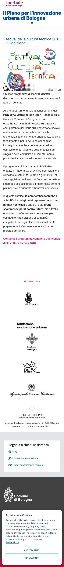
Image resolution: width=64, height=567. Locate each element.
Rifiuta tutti (32, 558)
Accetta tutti (32, 550)
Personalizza (12, 542)
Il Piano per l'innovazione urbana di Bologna (32, 16)
